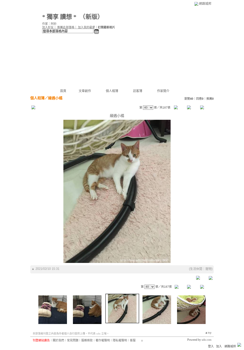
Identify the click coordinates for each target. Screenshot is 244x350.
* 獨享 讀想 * (59, 17)
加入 (219, 346)
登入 (211, 346)
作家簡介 (163, 91)
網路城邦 (205, 3)
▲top (208, 332)
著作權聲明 (103, 340)
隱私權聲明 (120, 340)
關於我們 (58, 340)
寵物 (208, 269)
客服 (133, 340)
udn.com (206, 339)
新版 (91, 17)
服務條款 (87, 340)
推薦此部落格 (65, 27)
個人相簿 (112, 91)
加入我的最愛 (86, 27)
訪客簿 (137, 91)
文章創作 (85, 91)
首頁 (63, 91)
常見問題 (72, 340)
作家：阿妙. (49, 24)
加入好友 (48, 27)
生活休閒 (196, 269)
